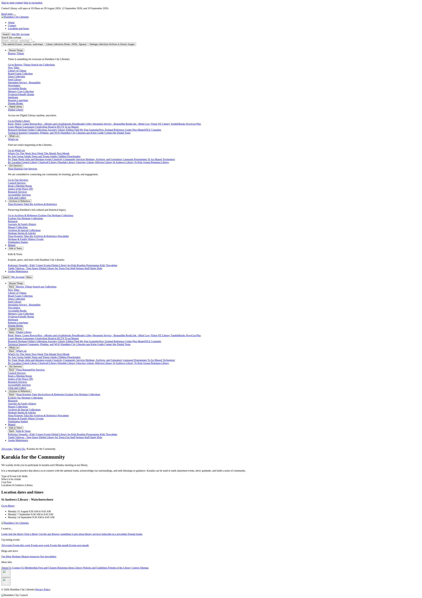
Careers (136, 567)
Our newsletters (48, 556)
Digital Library (15, 109)
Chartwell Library (48, 363)
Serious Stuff (83, 437)
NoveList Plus (193, 335)
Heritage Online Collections (33, 341)
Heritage (16, 556)
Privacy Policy (42, 589)
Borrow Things (16, 53)
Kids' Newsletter (108, 434)
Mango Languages (25, 338)
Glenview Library (85, 363)
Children (62, 357)
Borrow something (62, 534)
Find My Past (81, 341)
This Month (50, 354)
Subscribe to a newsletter (114, 534)
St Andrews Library (123, 363)
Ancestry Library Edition (61, 341)
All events (7, 545)
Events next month (79, 545)
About (11, 22)
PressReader (79, 335)
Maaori (11, 245)
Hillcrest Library (104, 363)
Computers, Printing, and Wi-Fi (44, 344)
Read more (7, 14)
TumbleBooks (178, 335)
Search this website (11, 37)
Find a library (31, 534)
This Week (25, 354)
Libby (89, 335)
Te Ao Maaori (155, 360)
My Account (17, 277)
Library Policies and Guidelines (91, 567)
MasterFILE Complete (149, 341)
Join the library (16, 534)
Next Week (37, 354)
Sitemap (144, 567)
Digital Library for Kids (64, 434)
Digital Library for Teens (52, 437)
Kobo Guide (97, 344)
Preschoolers (73, 357)
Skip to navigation (32, 2)
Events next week (40, 545)
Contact (12, 25)
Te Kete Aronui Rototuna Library (151, 363)
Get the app (45, 534)
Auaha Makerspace (18, 271)
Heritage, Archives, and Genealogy (104, 360)
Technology (169, 360)
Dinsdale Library (67, 363)
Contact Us (18, 567)
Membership (31, 567)
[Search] (33, 41)
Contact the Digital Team (117, 344)
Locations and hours (18, 28)
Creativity (57, 360)
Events (47, 434)
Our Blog (6, 556)
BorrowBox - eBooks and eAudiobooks (51, 335)
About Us (6, 567)
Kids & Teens (23, 431)
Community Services (74, 360)
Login (4, 534)
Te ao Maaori (72, 338)
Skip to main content (12, 2)
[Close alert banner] (14, 14)
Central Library (30, 363)
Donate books (135, 534)
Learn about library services (86, 534)
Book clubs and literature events (35, 360)
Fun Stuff (70, 437)
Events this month (59, 545)
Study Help (96, 437)
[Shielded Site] (6, 573)
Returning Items (66, 567)
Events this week (22, 545)
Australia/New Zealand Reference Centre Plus (113, 341)
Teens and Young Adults (44, 357)
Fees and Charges (47, 567)
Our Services (22, 168)
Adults (27, 357)
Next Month (63, 354)
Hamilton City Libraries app (76, 344)
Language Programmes (135, 360)
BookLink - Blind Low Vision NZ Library (148, 335)
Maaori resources (30, 556)
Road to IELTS (56, 338)
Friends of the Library (120, 567)
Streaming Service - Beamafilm (109, 335)
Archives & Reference (32, 204)
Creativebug (41, 338)
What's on (13, 139)
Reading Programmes (88, 434)
